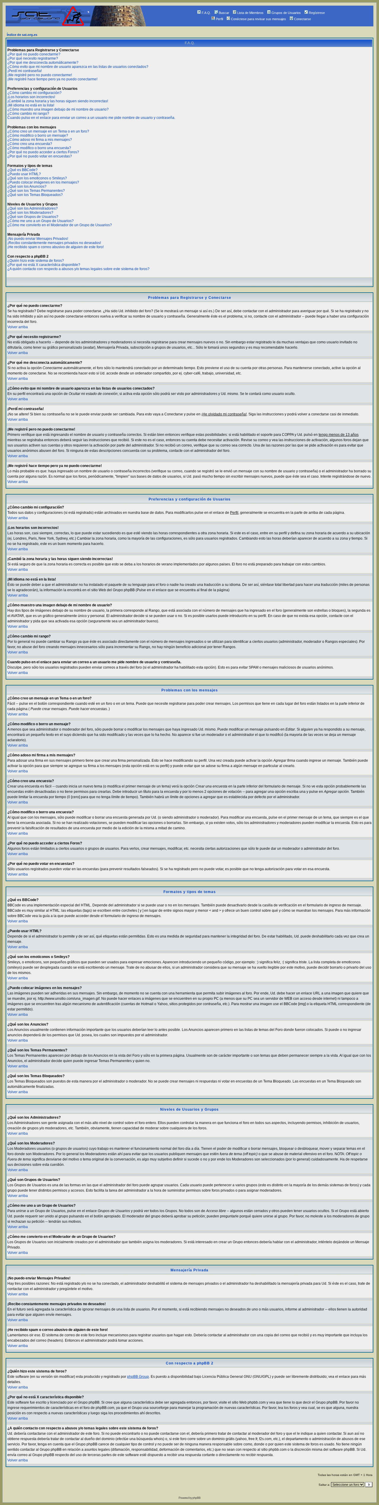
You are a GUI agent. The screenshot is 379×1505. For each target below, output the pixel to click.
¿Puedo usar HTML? (24, 174)
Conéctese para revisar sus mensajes (258, 19)
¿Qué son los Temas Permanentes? (36, 191)
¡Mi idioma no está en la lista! (30, 105)
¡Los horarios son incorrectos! (31, 97)
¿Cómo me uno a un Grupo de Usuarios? (40, 221)
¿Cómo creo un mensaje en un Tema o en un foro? (48, 131)
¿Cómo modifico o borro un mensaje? (37, 135)
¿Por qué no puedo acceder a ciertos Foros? (43, 152)
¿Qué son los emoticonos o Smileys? (37, 178)
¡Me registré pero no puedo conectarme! (39, 75)
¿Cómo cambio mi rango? (28, 113)
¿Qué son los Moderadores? (30, 213)
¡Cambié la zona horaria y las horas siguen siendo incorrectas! (57, 101)
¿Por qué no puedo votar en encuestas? (39, 156)
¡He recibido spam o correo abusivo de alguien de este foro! (55, 247)
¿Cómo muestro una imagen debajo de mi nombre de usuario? (58, 109)
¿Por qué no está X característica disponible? (43, 265)
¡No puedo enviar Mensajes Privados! (37, 239)
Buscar (224, 13)
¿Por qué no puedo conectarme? (33, 54)
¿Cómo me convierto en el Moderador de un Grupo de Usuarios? (59, 225)
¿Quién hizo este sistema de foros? (35, 261)
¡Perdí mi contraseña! (24, 71)
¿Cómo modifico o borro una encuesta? (39, 148)
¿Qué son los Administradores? (32, 208)
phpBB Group (138, 1377)
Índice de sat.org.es (22, 34)
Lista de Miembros (250, 13)
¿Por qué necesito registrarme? (32, 58)
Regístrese (317, 13)
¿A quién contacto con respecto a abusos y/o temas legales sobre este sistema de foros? (78, 269)
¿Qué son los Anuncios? (26, 186)
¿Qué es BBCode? (22, 170)
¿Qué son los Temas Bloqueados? (35, 195)
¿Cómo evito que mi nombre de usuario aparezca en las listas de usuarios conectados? (77, 67)
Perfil (219, 19)
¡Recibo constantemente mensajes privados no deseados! (54, 243)
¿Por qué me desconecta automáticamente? (42, 62)
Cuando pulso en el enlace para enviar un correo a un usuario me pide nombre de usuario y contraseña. (91, 118)
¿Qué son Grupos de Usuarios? (32, 217)
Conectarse (302, 19)
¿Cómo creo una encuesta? (29, 144)
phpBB (196, 1497)
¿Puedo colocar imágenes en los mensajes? (43, 182)
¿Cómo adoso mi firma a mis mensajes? (39, 140)
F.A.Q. (206, 13)
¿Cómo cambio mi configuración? (34, 93)
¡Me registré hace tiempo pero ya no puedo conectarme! (52, 79)
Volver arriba (17, 327)
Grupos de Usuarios (286, 13)
